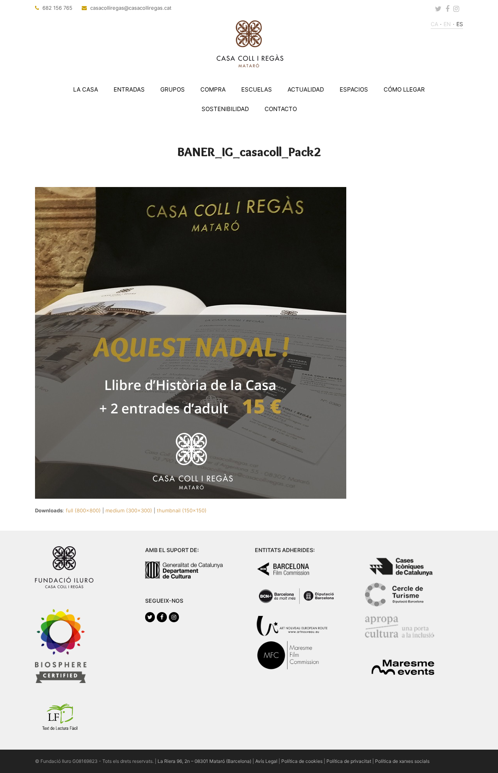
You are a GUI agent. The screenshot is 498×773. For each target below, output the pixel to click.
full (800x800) (83, 510)
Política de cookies (302, 761)
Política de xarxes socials (402, 761)
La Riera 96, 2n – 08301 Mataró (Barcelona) (204, 761)
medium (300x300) (128, 510)
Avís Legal (266, 761)
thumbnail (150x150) (182, 510)
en (447, 24)
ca (434, 24)
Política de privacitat (348, 761)
